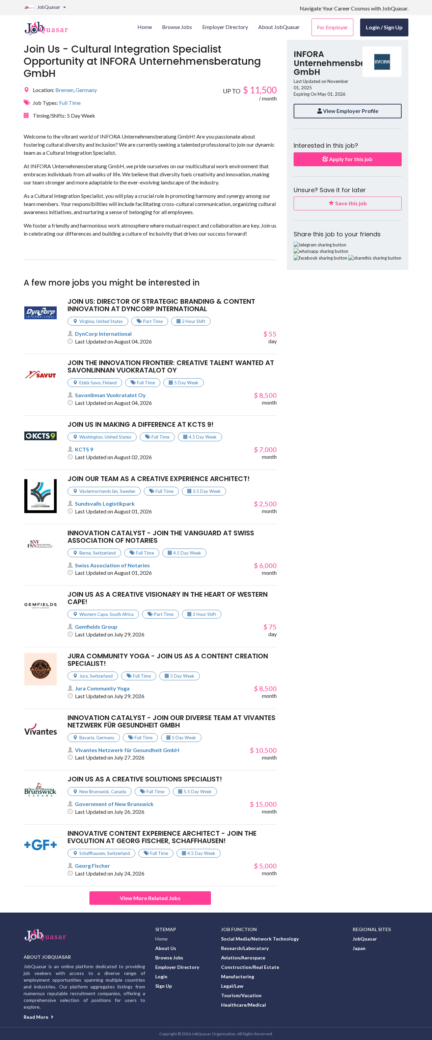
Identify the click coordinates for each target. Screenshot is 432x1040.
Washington (91, 437)
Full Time (70, 102)
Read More (36, 1017)
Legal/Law (232, 986)
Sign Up (163, 986)
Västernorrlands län (98, 491)
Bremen (64, 90)
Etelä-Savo (90, 382)
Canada (118, 791)
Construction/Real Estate (250, 967)
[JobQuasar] (50, 26)
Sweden (127, 491)
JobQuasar (365, 939)
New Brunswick (94, 791)
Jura (83, 676)
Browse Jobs (169, 957)
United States (109, 321)
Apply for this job (350, 159)
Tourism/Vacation (241, 995)
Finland (110, 382)
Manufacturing (237, 976)
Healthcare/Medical (243, 1005)
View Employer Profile (350, 111)
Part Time (153, 321)
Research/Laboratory (245, 948)
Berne (85, 553)
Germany (86, 90)
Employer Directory (177, 967)
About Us (165, 948)
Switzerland (104, 553)
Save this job (350, 203)
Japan (359, 948)
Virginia (86, 321)
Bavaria (86, 737)
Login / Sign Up (384, 27)
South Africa (122, 614)
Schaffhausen (92, 853)
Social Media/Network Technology (260, 939)
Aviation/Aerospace (243, 957)
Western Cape (93, 614)
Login (161, 976)
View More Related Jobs (150, 898)
